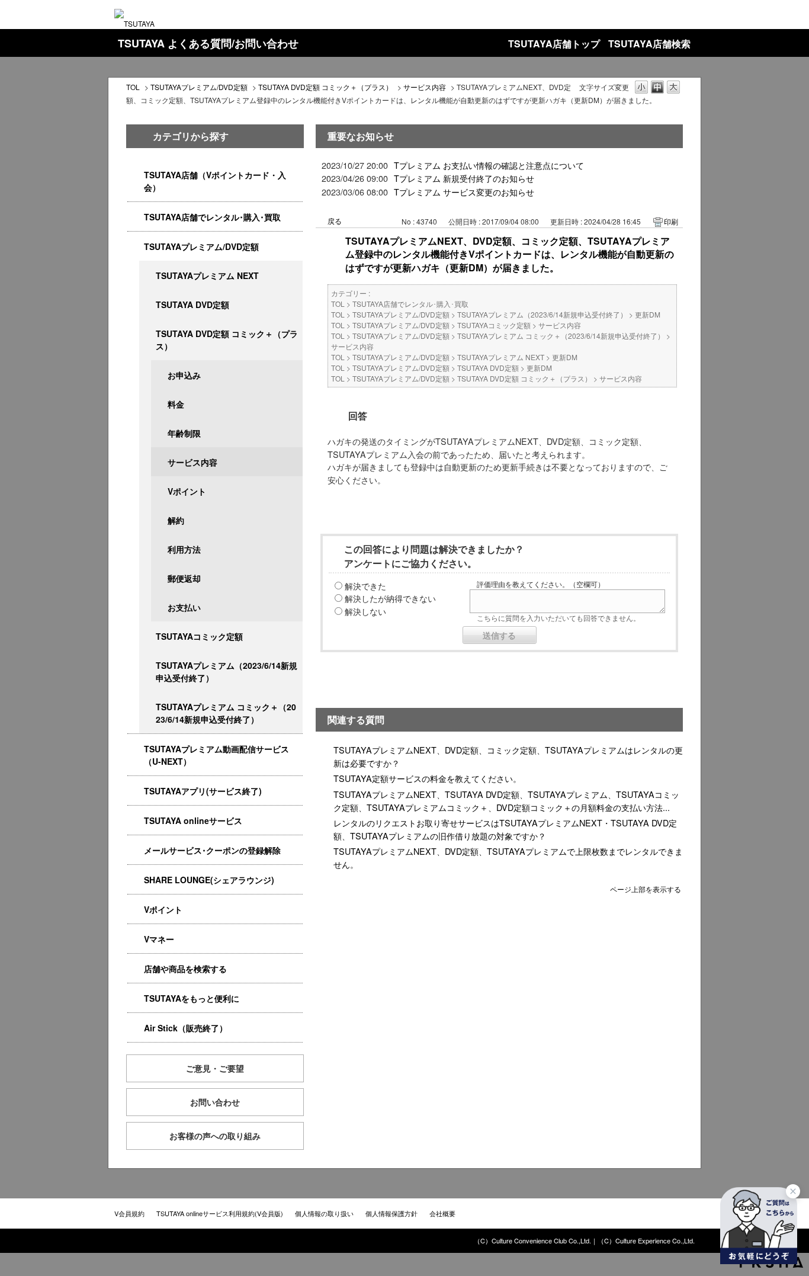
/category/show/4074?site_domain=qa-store (135, 909)
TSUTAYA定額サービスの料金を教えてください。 (427, 778)
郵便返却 (184, 578)
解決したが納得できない (390, 598)
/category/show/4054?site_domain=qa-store (135, 217)
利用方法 (184, 549)
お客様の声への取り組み (215, 1136)
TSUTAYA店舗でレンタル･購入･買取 (212, 217)
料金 (176, 404)
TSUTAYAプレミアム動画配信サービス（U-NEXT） (216, 755)
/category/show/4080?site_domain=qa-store (135, 850)
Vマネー (159, 939)
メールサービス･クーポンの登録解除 (212, 850)
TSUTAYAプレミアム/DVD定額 (199, 87)
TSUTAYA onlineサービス (193, 820)
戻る (335, 221)
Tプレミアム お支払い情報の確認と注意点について (489, 165)
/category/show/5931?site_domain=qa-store (147, 276)
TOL (133, 87)
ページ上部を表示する (645, 888)
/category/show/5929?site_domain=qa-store (147, 305)
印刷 (671, 221)
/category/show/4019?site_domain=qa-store (135, 791)
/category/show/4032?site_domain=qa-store (147, 665)
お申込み (184, 375)
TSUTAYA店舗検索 (649, 43)
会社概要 (442, 1213)
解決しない (365, 611)
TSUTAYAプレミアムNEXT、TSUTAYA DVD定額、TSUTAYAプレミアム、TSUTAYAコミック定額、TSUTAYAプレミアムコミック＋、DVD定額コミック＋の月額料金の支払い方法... (506, 800)
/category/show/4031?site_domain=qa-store (135, 247)
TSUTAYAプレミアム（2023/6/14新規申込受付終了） (226, 671)
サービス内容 (424, 87)
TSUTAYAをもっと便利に (191, 998)
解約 (176, 520)
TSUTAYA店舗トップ (554, 43)
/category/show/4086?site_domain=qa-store (135, 969)
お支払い (184, 607)
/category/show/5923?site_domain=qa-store (135, 749)
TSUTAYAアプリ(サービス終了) (203, 791)
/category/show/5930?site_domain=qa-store (147, 334)
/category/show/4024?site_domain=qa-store (135, 998)
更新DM (647, 314)
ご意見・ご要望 (215, 1068)
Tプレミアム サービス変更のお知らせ (464, 192)
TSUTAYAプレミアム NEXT (207, 275)
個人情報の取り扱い (324, 1213)
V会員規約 (129, 1213)
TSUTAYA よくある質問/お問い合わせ (208, 43)
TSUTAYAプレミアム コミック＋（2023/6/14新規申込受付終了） (226, 713)
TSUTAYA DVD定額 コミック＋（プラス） (325, 87)
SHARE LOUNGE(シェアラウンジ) (209, 880)
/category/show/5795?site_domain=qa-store (147, 636)
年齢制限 (184, 433)
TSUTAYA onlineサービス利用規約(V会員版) (219, 1213)
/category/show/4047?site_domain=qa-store (135, 175)
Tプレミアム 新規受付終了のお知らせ (464, 178)
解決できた (365, 585)
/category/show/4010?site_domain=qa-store (135, 821)
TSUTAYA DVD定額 (192, 304)
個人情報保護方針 (391, 1213)
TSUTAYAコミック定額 (199, 636)
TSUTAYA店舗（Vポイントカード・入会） (215, 181)
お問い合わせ (215, 1102)
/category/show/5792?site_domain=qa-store (147, 707)
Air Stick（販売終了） (185, 1028)
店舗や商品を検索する (185, 968)
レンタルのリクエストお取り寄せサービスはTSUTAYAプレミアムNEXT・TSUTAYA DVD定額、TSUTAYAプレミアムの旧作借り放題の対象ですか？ (505, 829)
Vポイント (187, 491)
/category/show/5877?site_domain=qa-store (135, 880)
